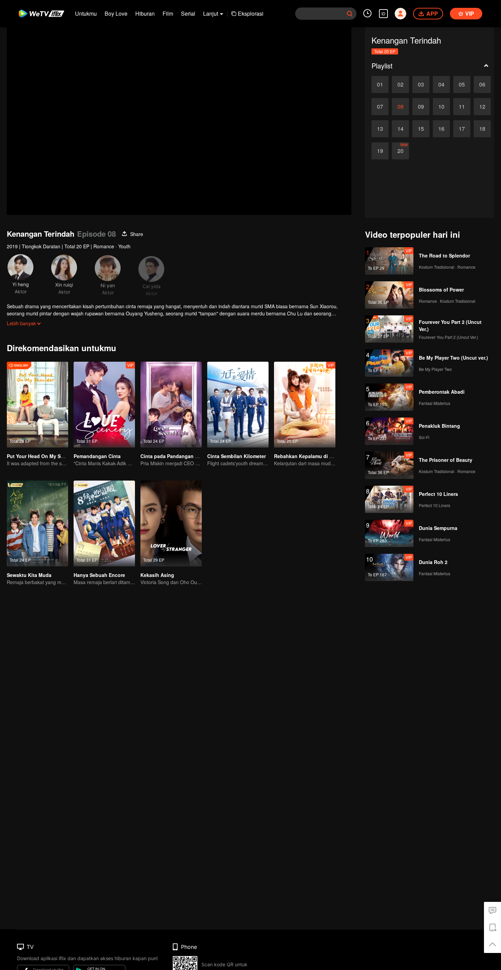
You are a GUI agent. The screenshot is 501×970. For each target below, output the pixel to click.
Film (168, 13)
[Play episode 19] (380, 150)
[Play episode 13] (380, 128)
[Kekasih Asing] (171, 523)
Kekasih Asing (157, 575)
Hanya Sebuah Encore (99, 575)
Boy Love (116, 13)
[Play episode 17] (461, 128)
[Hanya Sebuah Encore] (104, 523)
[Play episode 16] (441, 128)
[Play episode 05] (461, 84)
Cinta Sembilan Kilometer (236, 456)
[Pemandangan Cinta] (104, 405)
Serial (188, 13)
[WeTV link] (42, 13)
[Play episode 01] (380, 84)
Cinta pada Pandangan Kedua (175, 456)
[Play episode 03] (420, 84)
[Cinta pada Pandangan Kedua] (171, 405)
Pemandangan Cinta (97, 456)
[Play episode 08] (400, 106)
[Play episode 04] (441, 84)
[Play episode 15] (420, 128)
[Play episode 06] (482, 84)
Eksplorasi (250, 13)
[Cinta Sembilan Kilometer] (238, 405)
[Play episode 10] (441, 106)
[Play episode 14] (400, 128)
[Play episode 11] (461, 106)
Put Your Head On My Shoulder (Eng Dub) (55, 456)
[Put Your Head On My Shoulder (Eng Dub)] (37, 405)
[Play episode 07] (380, 106)
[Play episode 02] (400, 84)
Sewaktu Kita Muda (29, 575)
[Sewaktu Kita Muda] (37, 523)
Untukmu (86, 13)
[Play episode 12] (482, 106)
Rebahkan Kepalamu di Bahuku (310, 456)
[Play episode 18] (482, 128)
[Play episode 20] (400, 150)
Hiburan (145, 13)
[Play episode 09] (420, 106)
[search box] (350, 14)
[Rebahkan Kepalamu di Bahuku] (304, 405)
